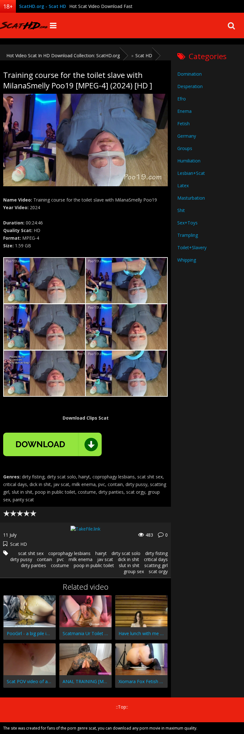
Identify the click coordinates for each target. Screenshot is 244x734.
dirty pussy (21, 559)
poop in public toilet (94, 565)
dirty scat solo (126, 553)
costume (60, 565)
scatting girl (156, 565)
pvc (60, 559)
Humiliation (188, 161)
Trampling (187, 235)
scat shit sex (31, 553)
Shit (181, 210)
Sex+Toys (187, 223)
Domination (189, 74)
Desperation (190, 86)
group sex (134, 571)
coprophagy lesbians (69, 553)
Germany (186, 136)
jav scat (105, 559)
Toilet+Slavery (192, 247)
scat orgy (158, 571)
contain (44, 559)
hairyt (101, 553)
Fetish (183, 123)
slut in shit (129, 565)
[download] (52, 444)
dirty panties (33, 565)
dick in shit (128, 559)
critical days (156, 559)
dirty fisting (156, 553)
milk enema (80, 559)
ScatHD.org (24, 25)
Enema (184, 111)
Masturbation (191, 198)
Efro (181, 99)
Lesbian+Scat (191, 173)
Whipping (186, 260)
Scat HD (18, 544)
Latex (183, 185)
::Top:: (122, 707)
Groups (184, 148)
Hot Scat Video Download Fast (100, 6)
